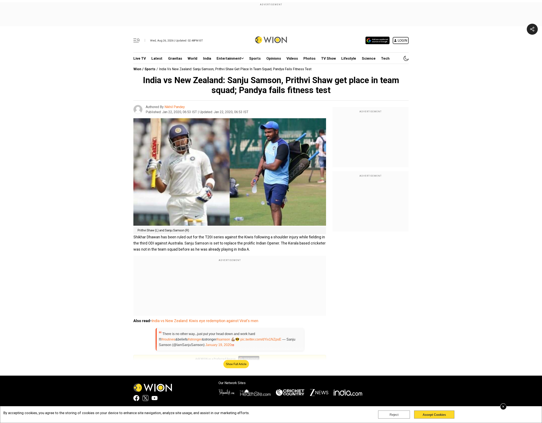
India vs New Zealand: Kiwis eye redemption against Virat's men (205, 321)
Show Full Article (236, 364)
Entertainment (229, 58)
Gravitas (175, 58)
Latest (156, 58)
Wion (137, 69)
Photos (309, 58)
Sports (255, 58)
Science (369, 58)
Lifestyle (348, 58)
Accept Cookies (434, 414)
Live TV (139, 58)
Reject (394, 414)
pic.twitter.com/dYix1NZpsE (260, 339)
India (207, 58)
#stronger (195, 339)
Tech (385, 58)
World (192, 58)
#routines (168, 339)
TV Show (328, 58)
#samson (223, 339)
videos (292, 58)
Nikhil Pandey (175, 107)
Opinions (273, 58)
